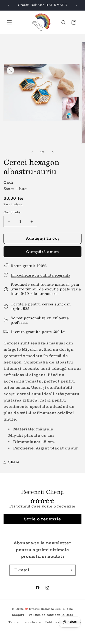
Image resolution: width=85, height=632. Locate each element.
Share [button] (14, 462)
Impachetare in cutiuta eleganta (40, 275)
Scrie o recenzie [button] (42, 519)
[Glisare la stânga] (32, 152)
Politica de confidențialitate (51, 614)
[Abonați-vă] (70, 570)
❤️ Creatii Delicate (40, 609)
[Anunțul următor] (76, 5)
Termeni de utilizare (24, 622)
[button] (9, 22)
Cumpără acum (42, 252)
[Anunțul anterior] (9, 5)
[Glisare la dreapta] (53, 152)
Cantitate (12, 212)
